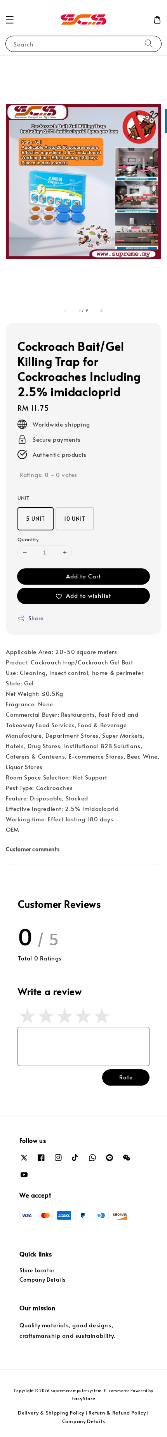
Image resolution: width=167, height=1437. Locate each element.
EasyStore (83, 1398)
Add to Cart (83, 576)
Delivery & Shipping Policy (51, 1412)
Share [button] (35, 618)
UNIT (23, 497)
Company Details (42, 1279)
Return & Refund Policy (117, 1412)
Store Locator (37, 1270)
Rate (126, 1077)
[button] (9, 19)
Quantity (27, 539)
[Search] (148, 43)
